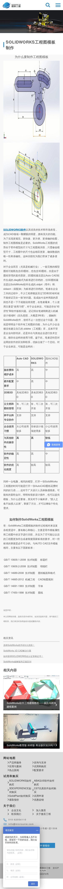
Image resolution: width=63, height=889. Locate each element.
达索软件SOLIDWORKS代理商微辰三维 (12, 5)
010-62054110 (17, 819)
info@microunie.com (21, 824)
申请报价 (45, 845)
